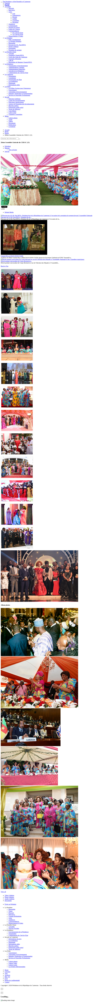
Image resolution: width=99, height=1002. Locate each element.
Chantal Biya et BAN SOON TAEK (12, 256)
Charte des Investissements (17, 100)
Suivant (7, 151)
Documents (12, 123)
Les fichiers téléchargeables (17, 967)
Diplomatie (12, 83)
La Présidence (9, 64)
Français (7, 3)
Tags (6, 973)
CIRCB (11, 60)
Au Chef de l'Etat (17, 34)
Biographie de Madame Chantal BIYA (20, 62)
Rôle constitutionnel (15, 39)
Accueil (7, 130)
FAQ (6, 978)
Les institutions (13, 81)
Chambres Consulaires (15, 114)
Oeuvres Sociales (14, 928)
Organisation (12, 933)
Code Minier (12, 111)
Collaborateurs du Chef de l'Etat (18, 73)
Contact (7, 982)
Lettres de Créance (14, 29)
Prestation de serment (15, 50)
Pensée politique (13, 46)
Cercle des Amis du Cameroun (18, 57)
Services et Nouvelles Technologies (19, 95)
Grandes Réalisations (15, 916)
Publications (12, 125)
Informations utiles (14, 85)
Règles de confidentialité (12, 980)
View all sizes (13, 150)
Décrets (14, 17)
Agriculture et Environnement (18, 92)
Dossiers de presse (14, 27)
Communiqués (13, 26)
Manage (7, 148)
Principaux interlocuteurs (16, 102)
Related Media (9, 212)
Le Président (8, 38)
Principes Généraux (14, 99)
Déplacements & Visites (16, 923)
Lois (13, 13)
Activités (11, 53)
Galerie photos (13, 118)
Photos (7, 133)
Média (7, 116)
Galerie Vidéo (13, 963)
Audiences (12, 24)
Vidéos (11, 121)
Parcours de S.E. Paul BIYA (17, 45)
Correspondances (14, 31)
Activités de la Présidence (16, 71)
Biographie (12, 43)
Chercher (7, 972)
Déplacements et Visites (16, 36)
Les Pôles (8, 86)
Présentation (12, 76)
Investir (7, 97)
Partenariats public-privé (16, 107)
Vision (10, 911)
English (7, 5)
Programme (12, 48)
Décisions (15, 22)
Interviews (12, 10)
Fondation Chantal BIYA (16, 55)
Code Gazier (12, 113)
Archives (7, 975)
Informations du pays (15, 939)
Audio (10, 119)
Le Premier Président (15, 41)
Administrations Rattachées (17, 69)
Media (7, 131)
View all (3, 892)
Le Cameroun (9, 74)
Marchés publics (13, 106)
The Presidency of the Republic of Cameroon (16, 1)
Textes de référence (14, 109)
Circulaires (15, 20)
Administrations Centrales (16, 67)
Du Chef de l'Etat (17, 33)
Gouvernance (13, 90)
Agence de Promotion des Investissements (21, 104)
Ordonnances (16, 15)
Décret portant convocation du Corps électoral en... (16, 261)
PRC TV (7, 977)
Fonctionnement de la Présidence (19, 932)
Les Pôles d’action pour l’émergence (20, 88)
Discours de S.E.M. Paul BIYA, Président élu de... (16, 217)
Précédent (8, 146)
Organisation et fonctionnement (18, 66)
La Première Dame (10, 52)
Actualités (8, 6)
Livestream (12, 126)
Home (6, 970)
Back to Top (4, 266)
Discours (11, 8)
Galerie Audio (13, 965)
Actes (10, 12)
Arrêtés (14, 19)
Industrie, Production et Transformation (20, 93)
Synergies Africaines (15, 59)
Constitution (12, 78)
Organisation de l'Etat (15, 79)
